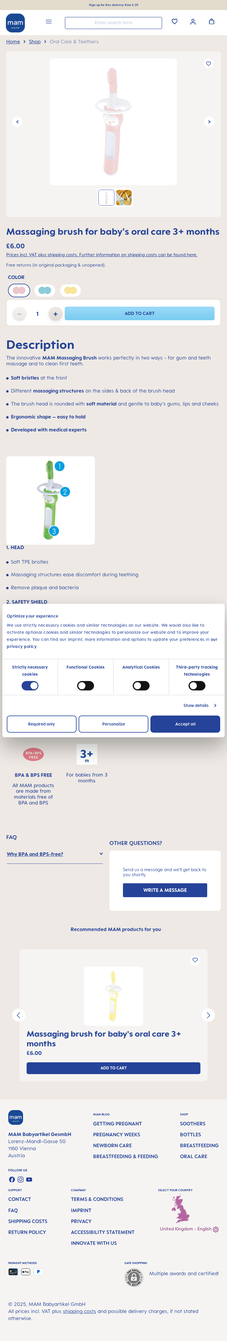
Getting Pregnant (117, 1124)
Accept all (185, 723)
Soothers (192, 1124)
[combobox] (113, 23)
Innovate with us (94, 1243)
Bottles (190, 1135)
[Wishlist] (175, 21)
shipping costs (79, 1311)
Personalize (113, 723)
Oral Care (193, 1156)
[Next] (209, 122)
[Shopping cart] (212, 21)
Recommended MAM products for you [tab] (116, 929)
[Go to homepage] (15, 23)
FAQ (13, 1210)
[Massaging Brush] (113, 121)
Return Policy (27, 1232)
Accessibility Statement (102, 1232)
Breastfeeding (199, 1145)
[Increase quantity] (55, 314)
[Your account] (193, 21)
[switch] (85, 685)
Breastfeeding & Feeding (125, 1156)
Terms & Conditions (97, 1199)
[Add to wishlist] (208, 63)
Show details (196, 705)
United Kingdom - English (186, 1228)
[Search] (156, 22)
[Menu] (49, 22)
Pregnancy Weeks (116, 1135)
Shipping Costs (27, 1221)
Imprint (81, 1210)
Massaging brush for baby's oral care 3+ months (104, 1038)
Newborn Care (112, 1145)
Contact (19, 1199)
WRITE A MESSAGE (165, 890)
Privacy (81, 1221)
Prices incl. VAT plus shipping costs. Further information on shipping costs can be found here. (101, 254)
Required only (41, 723)
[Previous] (17, 122)
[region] (113, 134)
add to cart (140, 313)
